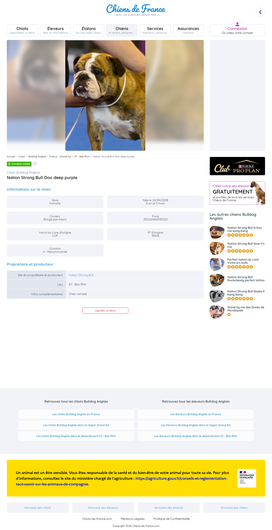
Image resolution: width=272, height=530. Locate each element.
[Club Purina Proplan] (237, 166)
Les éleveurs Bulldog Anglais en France (195, 414)
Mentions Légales (133, 519)
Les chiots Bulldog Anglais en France (76, 414)
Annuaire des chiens (234, 507)
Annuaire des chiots (37, 507)
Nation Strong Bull (81, 275)
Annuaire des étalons (169, 507)
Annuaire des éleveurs (103, 507)
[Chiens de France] (136, 12)
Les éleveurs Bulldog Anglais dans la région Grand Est (196, 425)
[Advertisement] (237, 95)
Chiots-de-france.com (97, 519)
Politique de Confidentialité (172, 519)
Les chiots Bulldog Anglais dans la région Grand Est (76, 425)
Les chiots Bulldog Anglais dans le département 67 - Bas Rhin (76, 436)
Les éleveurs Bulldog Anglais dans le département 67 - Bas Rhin (195, 436)
